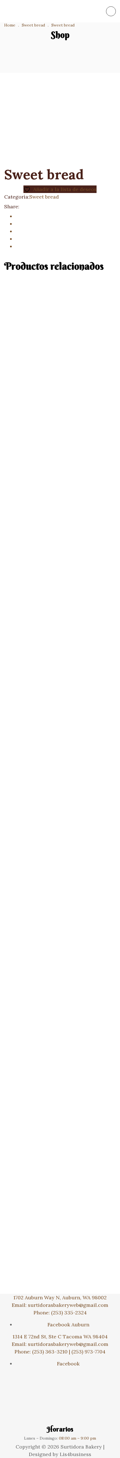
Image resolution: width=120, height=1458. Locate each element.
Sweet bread (44, 197)
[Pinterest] (17, 246)
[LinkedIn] (17, 231)
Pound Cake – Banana (60, 910)
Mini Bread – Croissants (60, 582)
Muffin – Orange (60, 746)
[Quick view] (2, 398)
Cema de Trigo (60, 1239)
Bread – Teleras (60, 1075)
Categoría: (16, 197)
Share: (11, 206)
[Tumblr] (17, 239)
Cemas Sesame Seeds (60, 418)
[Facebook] (17, 216)
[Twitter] (17, 224)
